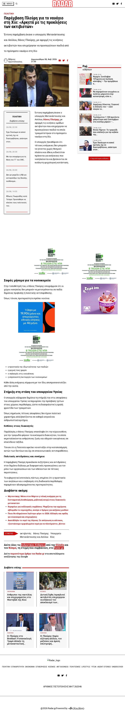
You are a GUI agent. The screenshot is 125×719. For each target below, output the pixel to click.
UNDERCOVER (117, 667)
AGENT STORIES (104, 667)
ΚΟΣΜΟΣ (43, 591)
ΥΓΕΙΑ (93, 667)
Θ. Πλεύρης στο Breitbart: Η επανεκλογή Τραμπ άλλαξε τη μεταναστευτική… (19, 640)
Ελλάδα (60, 544)
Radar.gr (58, 547)
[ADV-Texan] (51, 261)
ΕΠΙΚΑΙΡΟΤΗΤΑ (17, 667)
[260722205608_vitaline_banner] (99, 299)
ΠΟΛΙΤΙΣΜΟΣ (75, 667)
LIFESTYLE (86, 667)
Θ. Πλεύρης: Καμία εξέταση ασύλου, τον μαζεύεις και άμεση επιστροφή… (51, 640)
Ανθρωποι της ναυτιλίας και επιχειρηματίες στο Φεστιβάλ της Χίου (19, 597)
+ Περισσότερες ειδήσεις (99, 158)
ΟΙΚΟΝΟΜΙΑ (11, 591)
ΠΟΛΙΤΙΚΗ (9, 13)
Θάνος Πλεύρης (41, 533)
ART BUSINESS (62, 667)
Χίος (52, 537)
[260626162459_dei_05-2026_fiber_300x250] (36, 317)
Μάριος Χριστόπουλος (15, 60)
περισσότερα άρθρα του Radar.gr (27, 553)
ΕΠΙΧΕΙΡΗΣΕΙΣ (41, 667)
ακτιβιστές (25, 533)
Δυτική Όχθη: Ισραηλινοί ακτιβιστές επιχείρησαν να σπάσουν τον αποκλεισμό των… (52, 598)
